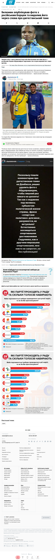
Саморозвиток (41, 494)
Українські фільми (25, 488)
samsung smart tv (30, 546)
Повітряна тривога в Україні (27, 475)
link (29, 441)
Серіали (22, 494)
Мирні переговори (25, 473)
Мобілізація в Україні (43, 468)
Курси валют (7, 488)
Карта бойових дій (25, 471)
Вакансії (38, 450)
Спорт (22, 500)
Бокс (23, 2)
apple (15, 546)
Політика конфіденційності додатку (26, 453)
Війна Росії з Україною (27, 468)
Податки (6, 494)
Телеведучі (4, 456)
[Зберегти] (48, 23)
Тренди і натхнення (8, 506)
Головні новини (7, 470)
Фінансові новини (8, 490)
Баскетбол (33, 2)
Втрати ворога (24, 481)
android (7, 546)
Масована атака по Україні (27, 477)
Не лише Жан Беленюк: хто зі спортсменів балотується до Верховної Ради (26, 66)
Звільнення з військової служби (45, 470)
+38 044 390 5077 (33, 436)
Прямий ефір (7, 473)
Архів (38, 454)
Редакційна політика (6, 452)
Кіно (22, 485)
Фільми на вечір (24, 490)
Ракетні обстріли (24, 470)
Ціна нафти (6, 487)
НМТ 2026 (40, 492)
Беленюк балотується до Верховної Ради (24, 260)
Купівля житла (7, 504)
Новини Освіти (41, 485)
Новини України (7, 471)
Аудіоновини (7, 477)
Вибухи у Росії (24, 479)
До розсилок (46, 517)
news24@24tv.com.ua (7, 436)
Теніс (38, 2)
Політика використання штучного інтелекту (26, 451)
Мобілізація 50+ (41, 471)
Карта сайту (39, 456)
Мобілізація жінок (42, 473)
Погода (5, 479)
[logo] (10, 2)
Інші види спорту (24, 509)
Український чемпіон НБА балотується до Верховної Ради (27, 265)
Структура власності (41, 452)
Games (27, 2)
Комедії (22, 492)
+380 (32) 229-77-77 (11, 538)
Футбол (18, 2)
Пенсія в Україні (7, 496)
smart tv (22, 546)
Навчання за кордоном (43, 495)
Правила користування (7, 461)
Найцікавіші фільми (25, 487)
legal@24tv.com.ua (19, 539)
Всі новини (7, 468)
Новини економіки (9, 485)
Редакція (4, 450)
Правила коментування (24, 457)
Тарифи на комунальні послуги (11, 492)
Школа (39, 490)
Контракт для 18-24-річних (43, 475)
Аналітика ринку (7, 502)
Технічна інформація (23, 459)
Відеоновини (7, 475)
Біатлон (22, 507)
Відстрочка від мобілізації (43, 477)
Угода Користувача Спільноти (25, 455)
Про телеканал (5, 454)
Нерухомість (7, 500)
